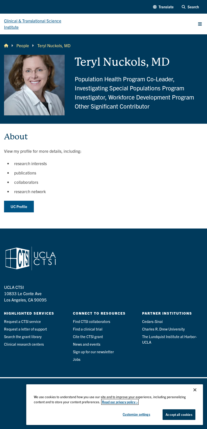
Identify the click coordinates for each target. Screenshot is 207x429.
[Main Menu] (200, 24)
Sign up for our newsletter (93, 351)
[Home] (6, 45)
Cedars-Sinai (152, 321)
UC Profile (19, 206)
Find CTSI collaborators (91, 321)
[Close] (194, 389)
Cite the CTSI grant (88, 336)
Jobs (77, 359)
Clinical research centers (24, 344)
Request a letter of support (25, 328)
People (22, 45)
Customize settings (136, 414)
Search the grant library (23, 336)
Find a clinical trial (87, 328)
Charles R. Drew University (163, 328)
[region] (114, 404)
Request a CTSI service (22, 321)
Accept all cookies (179, 414)
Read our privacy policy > (120, 402)
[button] (163, 7)
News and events (86, 344)
